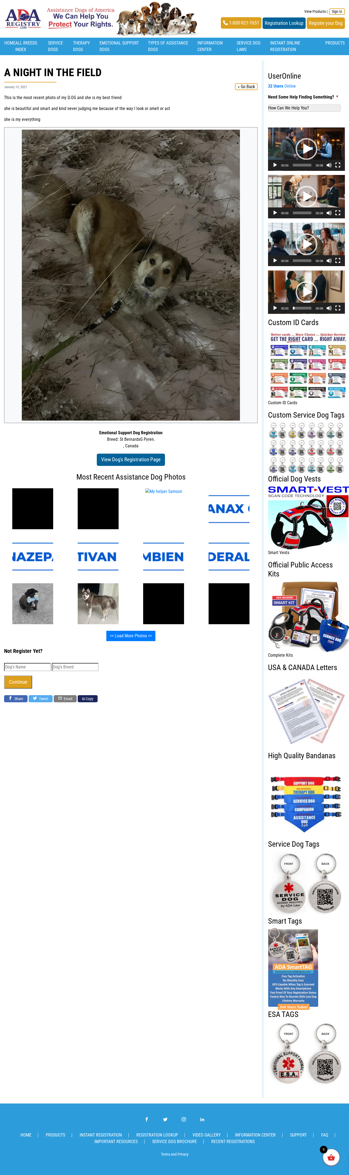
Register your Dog (326, 23)
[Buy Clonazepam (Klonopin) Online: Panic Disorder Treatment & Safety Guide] (32, 555)
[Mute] (329, 165)
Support (298, 1135)
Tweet (43, 698)
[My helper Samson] (32, 508)
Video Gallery (206, 1135)
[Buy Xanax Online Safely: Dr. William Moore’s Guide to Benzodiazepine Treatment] (229, 508)
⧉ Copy (87, 698)
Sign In (337, 11)
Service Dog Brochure (174, 1141)
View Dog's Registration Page (131, 459)
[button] (306, 149)
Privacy (182, 1154)
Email (67, 698)
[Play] (275, 165)
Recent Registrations (233, 1141)
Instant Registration (101, 1135)
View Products (315, 11)
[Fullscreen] (338, 165)
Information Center (255, 1135)
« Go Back (246, 86)
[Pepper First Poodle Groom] (32, 603)
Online (282, 86)
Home (9, 43)
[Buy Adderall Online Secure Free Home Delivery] (229, 555)
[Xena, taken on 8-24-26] (98, 603)
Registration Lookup (284, 23)
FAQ (324, 1135)
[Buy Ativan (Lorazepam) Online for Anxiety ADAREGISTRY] (98, 555)
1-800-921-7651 (243, 23)
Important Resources (116, 1141)
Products (335, 43)
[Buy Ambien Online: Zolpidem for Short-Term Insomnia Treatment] (163, 555)
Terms (165, 1154)
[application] (306, 149)
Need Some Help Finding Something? (303, 97)
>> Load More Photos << (131, 635)
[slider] (302, 165)
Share (18, 698)
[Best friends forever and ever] (163, 603)
